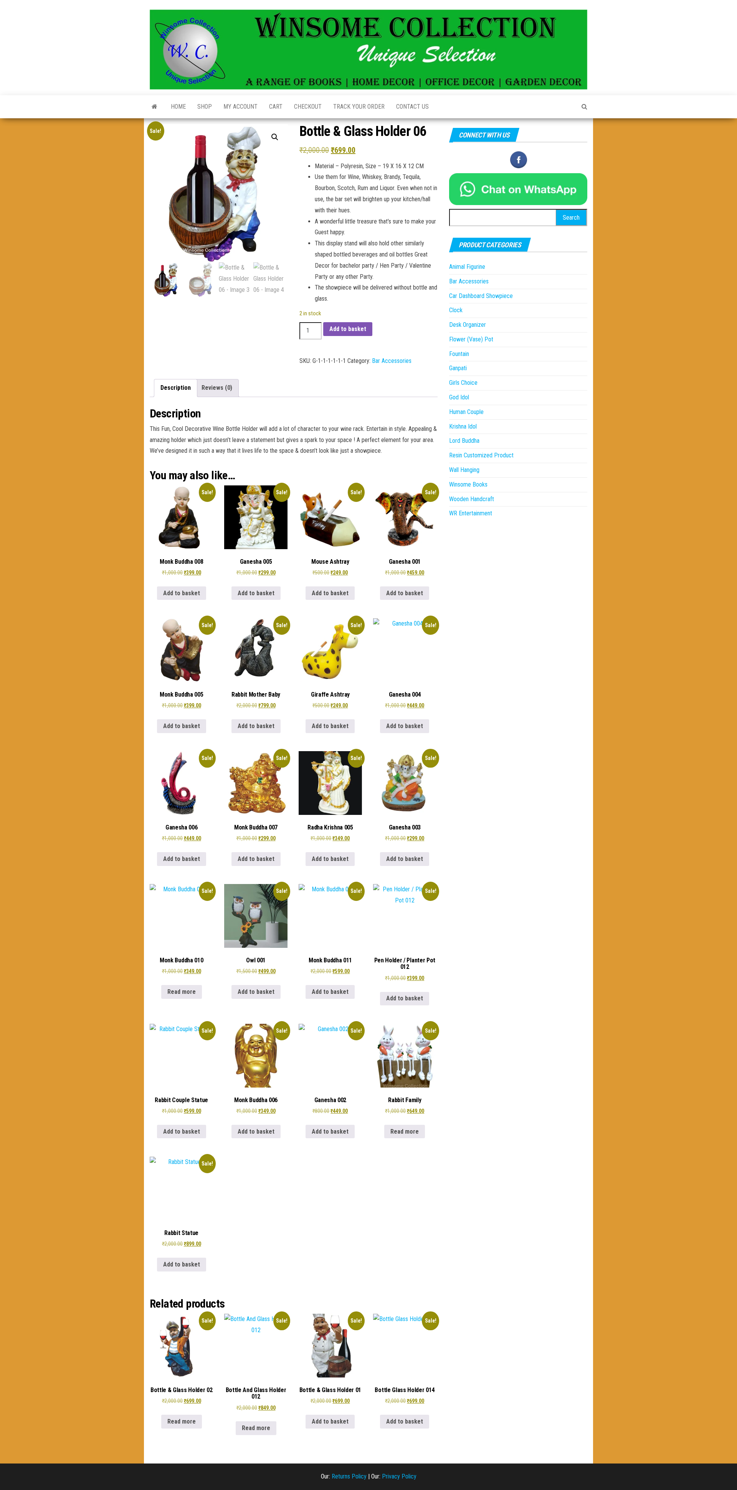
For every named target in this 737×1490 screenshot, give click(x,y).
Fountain (459, 354)
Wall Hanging (464, 469)
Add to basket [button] (181, 593)
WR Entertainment (470, 513)
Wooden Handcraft (471, 499)
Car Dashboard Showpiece (481, 296)
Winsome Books (468, 484)
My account (240, 106)
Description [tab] (175, 387)
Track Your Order (359, 106)
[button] (275, 137)
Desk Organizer (467, 324)
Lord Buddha (464, 440)
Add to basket (347, 329)
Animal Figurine (467, 266)
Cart (276, 106)
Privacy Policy (399, 1476)
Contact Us (412, 106)
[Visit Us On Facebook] (518, 159)
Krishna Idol (463, 426)
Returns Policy (349, 1476)
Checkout (308, 106)
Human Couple (466, 412)
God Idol (459, 397)
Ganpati (458, 368)
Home (178, 106)
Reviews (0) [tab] (217, 387)
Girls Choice (463, 382)
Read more (181, 991)
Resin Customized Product (481, 455)
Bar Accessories (391, 360)
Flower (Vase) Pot (471, 339)
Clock (456, 310)
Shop (204, 106)
